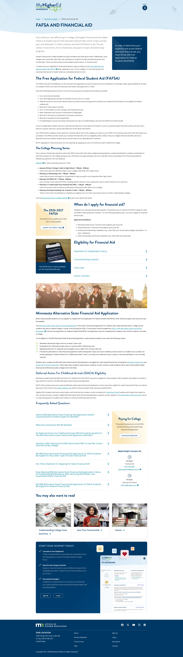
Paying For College (50, 19)
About (76, 633)
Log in (114, 637)
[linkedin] (145, 625)
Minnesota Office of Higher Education (64, 652)
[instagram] (139, 625)
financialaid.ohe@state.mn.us (128, 469)
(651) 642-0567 (129, 467)
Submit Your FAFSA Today (52, 228)
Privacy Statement (80, 637)
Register (39, 163)
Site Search (116, 642)
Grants (118, 530)
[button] (0, 3)
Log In (58, 596)
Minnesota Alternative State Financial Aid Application (58, 326)
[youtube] (133, 625)
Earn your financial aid (88, 530)
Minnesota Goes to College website (54, 198)
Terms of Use (79, 642)
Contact (115, 646)
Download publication (130, 435)
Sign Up (45, 596)
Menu (145, 4)
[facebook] (122, 625)
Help (75, 646)
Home (38, 19)
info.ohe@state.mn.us (128, 485)
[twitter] (128, 625)
